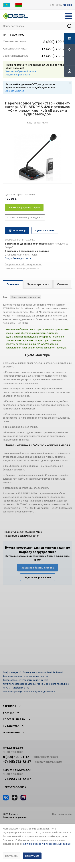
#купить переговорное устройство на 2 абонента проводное (36, 684)
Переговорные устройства (25, 297)
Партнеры (9, 706)
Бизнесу (8, 712)
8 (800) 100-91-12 (57, 42)
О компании (11, 732)
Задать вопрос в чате (17, 74)
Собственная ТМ (14, 719)
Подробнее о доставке (18, 258)
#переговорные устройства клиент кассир (25, 680)
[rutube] (23, 797)
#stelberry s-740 (21, 687)
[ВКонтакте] (6, 797)
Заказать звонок (14, 786)
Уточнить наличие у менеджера (25, 217)
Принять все (32, 856)
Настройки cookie (62, 814)
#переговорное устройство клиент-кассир (25, 676)
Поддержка (11, 725)
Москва (67, 5)
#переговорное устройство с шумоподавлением (29, 691)
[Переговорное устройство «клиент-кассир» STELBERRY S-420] (37, 157)
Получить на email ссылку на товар (23, 264)
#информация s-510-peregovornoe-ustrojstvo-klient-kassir (33, 672)
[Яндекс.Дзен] (14, 797)
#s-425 (6, 687)
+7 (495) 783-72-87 (56, 49)
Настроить (11, 856)
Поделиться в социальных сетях (22, 268)
